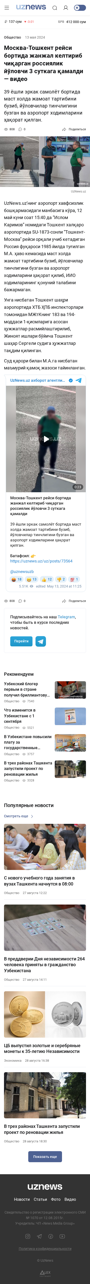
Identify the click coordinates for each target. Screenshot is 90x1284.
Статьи (40, 1199)
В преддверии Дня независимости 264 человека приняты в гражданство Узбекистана (44, 964)
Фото (55, 1199)
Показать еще (45, 1157)
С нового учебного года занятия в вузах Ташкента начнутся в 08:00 (39, 880)
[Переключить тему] (80, 8)
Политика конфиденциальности (45, 1249)
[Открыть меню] (7, 8)
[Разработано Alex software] (45, 1273)
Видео (70, 1199)
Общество (12, 37)
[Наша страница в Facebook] (51, 1236)
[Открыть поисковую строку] (55, 8)
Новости (22, 1199)
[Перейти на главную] (31, 7)
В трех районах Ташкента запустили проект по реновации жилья (42, 1129)
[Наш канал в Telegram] (39, 1236)
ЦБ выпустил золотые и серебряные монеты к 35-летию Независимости (42, 1048)
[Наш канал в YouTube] (62, 1236)
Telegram (66, 617)
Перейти (21, 641)
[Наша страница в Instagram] (28, 1236)
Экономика (13, 1060)
